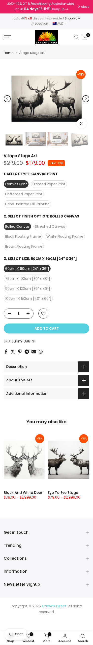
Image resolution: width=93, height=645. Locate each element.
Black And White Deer (23, 492)
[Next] (85, 98)
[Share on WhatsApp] (40, 351)
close (84, 6)
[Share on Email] (33, 351)
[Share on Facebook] (6, 351)
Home (9, 52)
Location (41, 23)
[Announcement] (41, 6)
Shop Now (72, 18)
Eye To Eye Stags (63, 492)
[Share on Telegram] (27, 351)
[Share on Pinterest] (20, 351)
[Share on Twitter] (13, 351)
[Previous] (7, 98)
